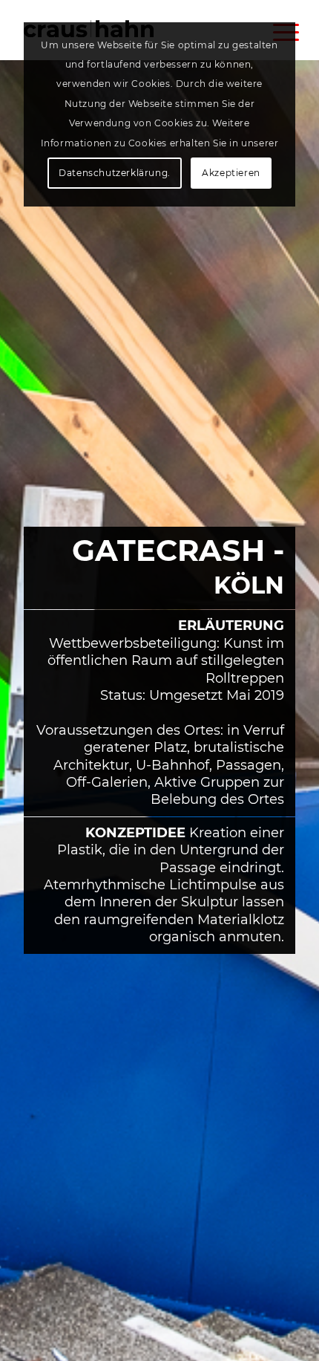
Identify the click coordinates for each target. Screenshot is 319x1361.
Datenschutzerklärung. (115, 172)
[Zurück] (33, 740)
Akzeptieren (231, 172)
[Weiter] (285, 740)
